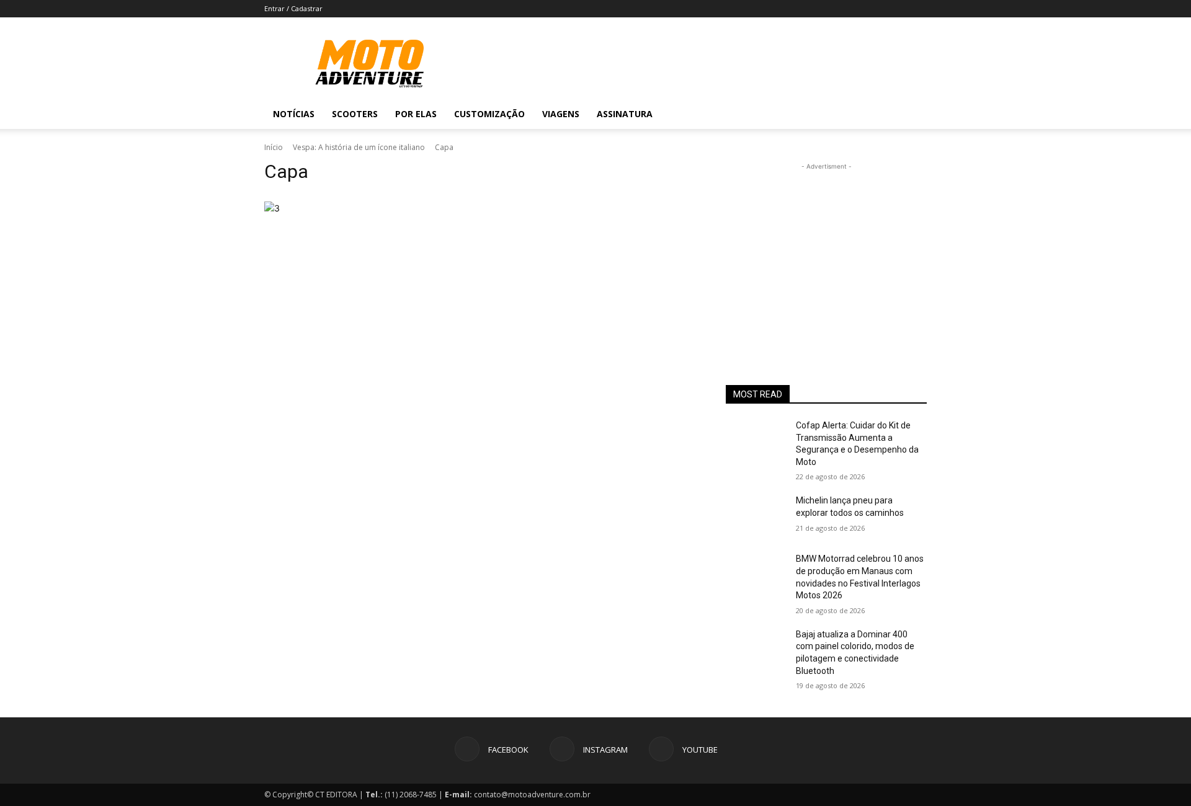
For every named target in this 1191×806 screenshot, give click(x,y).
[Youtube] (884, 114)
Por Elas (416, 114)
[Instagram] (863, 114)
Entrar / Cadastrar (293, 8)
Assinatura (625, 114)
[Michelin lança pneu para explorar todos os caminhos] (756, 516)
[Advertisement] (826, 250)
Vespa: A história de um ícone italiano (359, 147)
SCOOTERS (355, 114)
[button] (912, 115)
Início (273, 147)
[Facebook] (842, 114)
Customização (489, 114)
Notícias (293, 114)
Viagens (560, 114)
